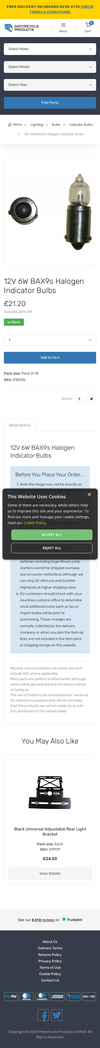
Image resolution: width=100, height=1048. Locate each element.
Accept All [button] (52, 534)
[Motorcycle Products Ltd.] (21, 28)
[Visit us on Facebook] (43, 1015)
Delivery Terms (50, 948)
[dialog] (50, 523)
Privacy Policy (50, 961)
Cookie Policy (50, 974)
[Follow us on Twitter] (57, 1015)
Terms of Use (50, 967)
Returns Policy (50, 955)
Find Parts (50, 102)
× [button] (89, 494)
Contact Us (50, 980)
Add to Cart (50, 357)
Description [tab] (20, 425)
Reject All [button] (52, 548)
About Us (50, 942)
